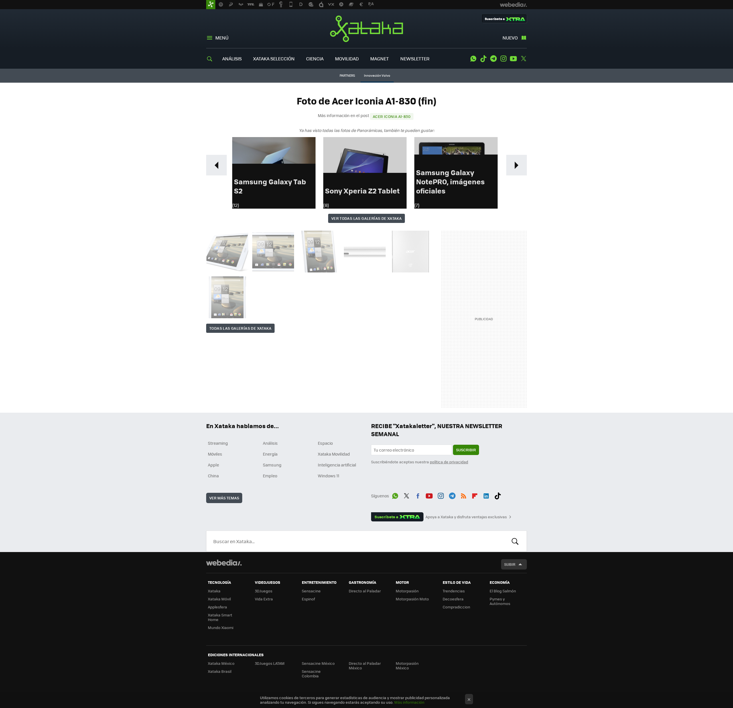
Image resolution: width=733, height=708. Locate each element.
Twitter (523, 58)
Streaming (218, 443)
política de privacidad (449, 461)
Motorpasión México (407, 665)
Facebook (417, 494)
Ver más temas (224, 498)
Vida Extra (264, 599)
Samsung (272, 465)
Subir (509, 564)
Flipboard (474, 494)
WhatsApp (473, 58)
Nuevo (510, 37)
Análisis (270, 443)
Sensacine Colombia (311, 674)
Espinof (308, 599)
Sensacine (311, 591)
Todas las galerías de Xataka (240, 328)
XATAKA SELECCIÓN (274, 58)
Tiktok (483, 58)
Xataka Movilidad (334, 454)
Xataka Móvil (219, 599)
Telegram (493, 58)
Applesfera (217, 607)
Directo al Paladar (365, 591)
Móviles (215, 454)
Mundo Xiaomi (220, 627)
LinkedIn (486, 494)
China (213, 475)
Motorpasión (407, 591)
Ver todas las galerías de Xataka (366, 218)
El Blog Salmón (503, 591)
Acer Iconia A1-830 (392, 116)
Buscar (515, 541)
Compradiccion (456, 607)
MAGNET (379, 58)
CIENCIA (315, 58)
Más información (409, 702)
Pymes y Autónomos (500, 601)
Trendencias (454, 591)
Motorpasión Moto (412, 599)
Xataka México (221, 663)
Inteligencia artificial (337, 465)
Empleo (270, 475)
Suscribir (466, 449)
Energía (270, 454)
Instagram (503, 58)
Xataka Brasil (219, 671)
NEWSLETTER (414, 58)
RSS (463, 494)
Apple (213, 465)
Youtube (513, 58)
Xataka (366, 28)
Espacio (325, 443)
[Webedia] (224, 562)
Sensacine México (318, 663)
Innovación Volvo (377, 75)
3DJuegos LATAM (270, 663)
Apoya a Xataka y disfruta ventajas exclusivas (466, 517)
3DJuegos (263, 591)
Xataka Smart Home (220, 617)
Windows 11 (328, 475)
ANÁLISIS (232, 58)
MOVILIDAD (347, 58)
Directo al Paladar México (365, 665)
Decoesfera (453, 599)
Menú (221, 37)
